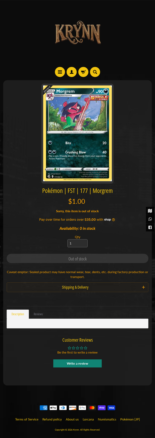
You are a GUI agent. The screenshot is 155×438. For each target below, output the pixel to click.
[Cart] (83, 72)
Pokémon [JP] (130, 419)
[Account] (72, 72)
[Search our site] (95, 72)
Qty (77, 237)
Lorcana (88, 419)
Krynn (76, 429)
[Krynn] (77, 33)
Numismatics (107, 419)
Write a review (77, 363)
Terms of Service (26, 419)
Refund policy (52, 419)
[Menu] (60, 72)
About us (72, 419)
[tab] (18, 314)
